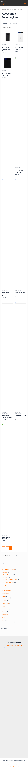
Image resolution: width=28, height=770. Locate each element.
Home (3, 9)
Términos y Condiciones (14, 765)
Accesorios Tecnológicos (12, 9)
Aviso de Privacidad (14, 763)
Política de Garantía (14, 767)
